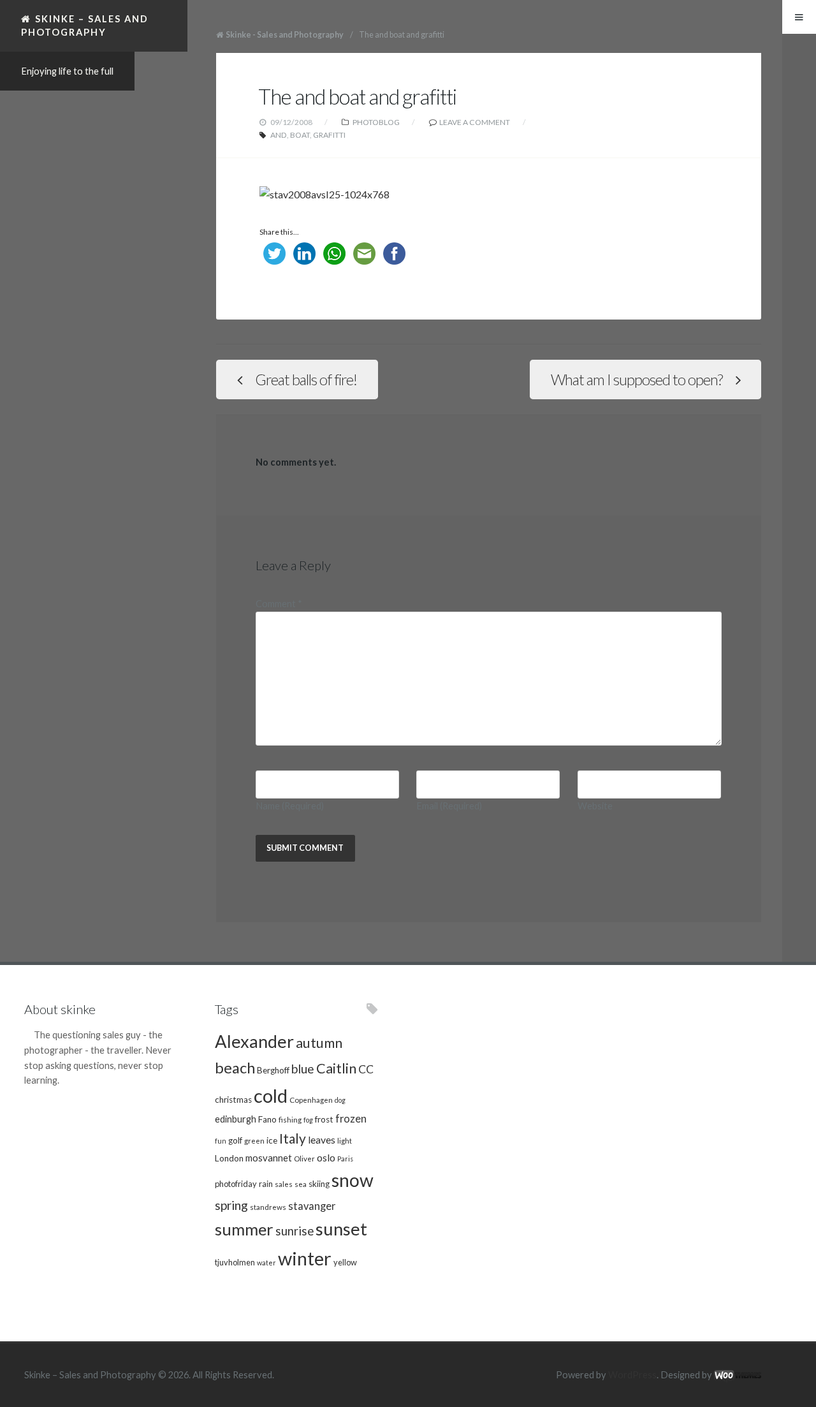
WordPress (632, 1374)
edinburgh (235, 1119)
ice (271, 1140)
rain (266, 1184)
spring (231, 1205)
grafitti (329, 135)
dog (340, 1100)
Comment (279, 603)
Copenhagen (311, 1099)
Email (449, 805)
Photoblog (376, 122)
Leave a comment (474, 122)
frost (324, 1119)
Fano (267, 1119)
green (254, 1140)
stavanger (311, 1206)
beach (235, 1068)
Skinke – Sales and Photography (85, 25)
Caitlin (336, 1068)
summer (244, 1229)
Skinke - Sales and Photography (285, 35)
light (344, 1140)
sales (284, 1183)
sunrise (294, 1231)
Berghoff (273, 1070)
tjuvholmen (235, 1262)
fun (220, 1141)
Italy (292, 1138)
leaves (321, 1139)
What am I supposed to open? (636, 379)
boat (300, 135)
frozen (351, 1118)
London (229, 1158)
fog (308, 1120)
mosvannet (268, 1157)
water (266, 1262)
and (278, 135)
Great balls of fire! (306, 379)
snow (353, 1180)
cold (271, 1095)
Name (290, 805)
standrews (268, 1206)
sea (301, 1183)
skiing (319, 1184)
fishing (290, 1119)
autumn (319, 1043)
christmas (233, 1099)
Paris (345, 1158)
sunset (341, 1228)
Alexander (254, 1041)
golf (235, 1140)
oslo (326, 1157)
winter (305, 1258)
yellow (345, 1262)
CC (366, 1069)
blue (302, 1068)
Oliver (304, 1158)
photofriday (236, 1184)
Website (595, 805)
